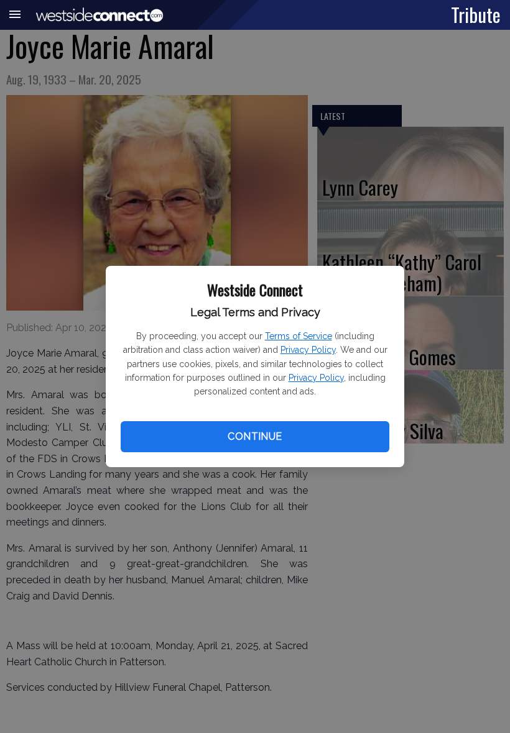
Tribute (476, 14)
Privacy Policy (308, 350)
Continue (255, 436)
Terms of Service (298, 336)
